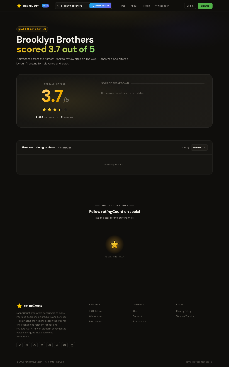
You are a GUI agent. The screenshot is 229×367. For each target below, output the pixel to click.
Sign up (205, 5)
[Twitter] (27, 345)
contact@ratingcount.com (199, 361)
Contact (137, 316)
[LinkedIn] (42, 345)
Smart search (102, 5)
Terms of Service (185, 316)
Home (122, 5)
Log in (190, 5)
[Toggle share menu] (114, 244)
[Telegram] (19, 345)
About (134, 5)
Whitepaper (162, 5)
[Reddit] (57, 345)
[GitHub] (72, 345)
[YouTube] (65, 345)
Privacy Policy (183, 311)
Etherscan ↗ (140, 321)
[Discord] (50, 345)
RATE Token (95, 311)
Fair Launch (95, 321)
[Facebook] (34, 345)
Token (146, 5)
